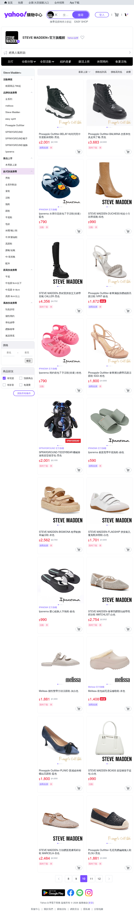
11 (91, 879)
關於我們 (48, 909)
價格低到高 (101, 71)
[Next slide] (81, 102)
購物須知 (61, 909)
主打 (10, 61)
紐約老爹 (65, 61)
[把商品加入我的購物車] (79, 151)
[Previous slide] (40, 102)
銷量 (128, 71)
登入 (102, 14)
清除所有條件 (24, 393)
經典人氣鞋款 (17, 52)
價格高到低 (116, 71)
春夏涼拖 (120, 61)
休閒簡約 (102, 61)
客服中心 (35, 909)
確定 (28, 360)
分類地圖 (98, 909)
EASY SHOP (81, 21)
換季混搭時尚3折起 (61, 21)
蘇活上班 (84, 61)
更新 (91, 902)
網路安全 (74, 909)
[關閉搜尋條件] (56, 15)
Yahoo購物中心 (23, 15)
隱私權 (86, 909)
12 (99, 879)
